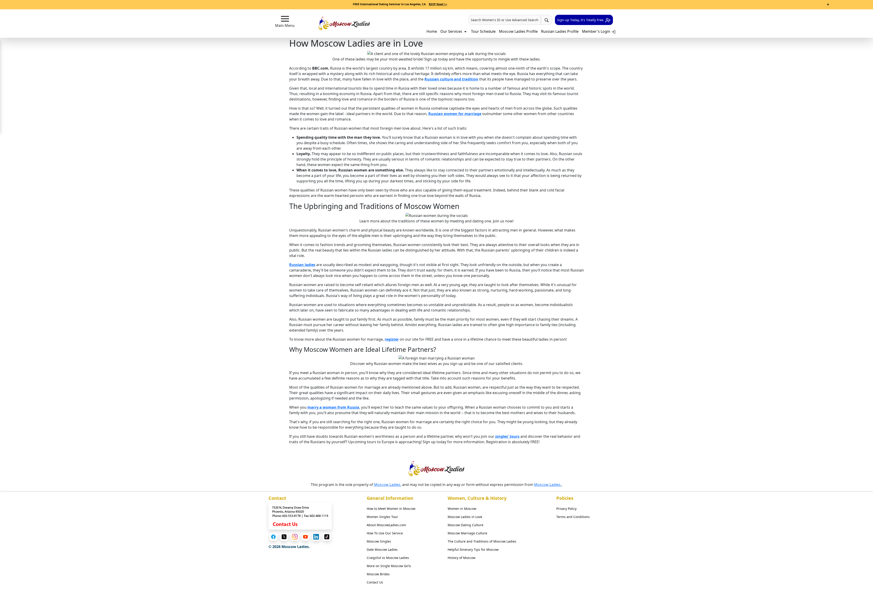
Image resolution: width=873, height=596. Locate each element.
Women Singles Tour (382, 517)
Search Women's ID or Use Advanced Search (504, 20)
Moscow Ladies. (387, 484)
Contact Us (375, 582)
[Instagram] (295, 537)
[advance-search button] (546, 20)
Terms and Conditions (573, 517)
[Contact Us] (300, 515)
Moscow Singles (379, 541)
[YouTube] (305, 537)
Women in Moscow (462, 508)
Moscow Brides (378, 574)
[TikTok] (327, 537)
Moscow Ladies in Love (465, 517)
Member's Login (596, 31)
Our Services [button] (451, 31)
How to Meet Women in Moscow (391, 508)
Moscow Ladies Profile (518, 31)
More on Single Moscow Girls (389, 566)
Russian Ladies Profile (560, 31)
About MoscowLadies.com (386, 525)
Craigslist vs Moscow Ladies (388, 558)
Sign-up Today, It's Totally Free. (581, 20)
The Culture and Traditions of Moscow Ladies (482, 541)
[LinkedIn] (316, 537)
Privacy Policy (566, 508)
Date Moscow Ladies (382, 549)
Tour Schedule (483, 31)
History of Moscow (461, 558)
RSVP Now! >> (438, 4)
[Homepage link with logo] (436, 468)
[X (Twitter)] (284, 537)
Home (431, 31)
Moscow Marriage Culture (467, 533)
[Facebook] (273, 537)
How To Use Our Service (385, 533)
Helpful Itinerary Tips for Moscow (473, 549)
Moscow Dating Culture (465, 525)
